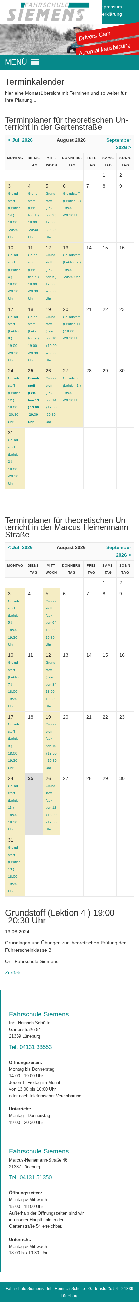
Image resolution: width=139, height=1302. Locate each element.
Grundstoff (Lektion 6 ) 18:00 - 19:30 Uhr (51, 623)
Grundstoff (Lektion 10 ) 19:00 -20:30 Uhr (51, 338)
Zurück (12, 972)
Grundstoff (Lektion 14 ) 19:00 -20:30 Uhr (51, 400)
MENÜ (16, 62)
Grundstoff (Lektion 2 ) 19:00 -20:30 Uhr (51, 215)
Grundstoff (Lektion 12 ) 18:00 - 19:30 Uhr (51, 807)
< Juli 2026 (20, 140)
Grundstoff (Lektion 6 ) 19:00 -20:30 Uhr (51, 276)
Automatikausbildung (104, 49)
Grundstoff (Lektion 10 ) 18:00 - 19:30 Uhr (51, 746)
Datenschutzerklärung (98, 14)
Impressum (110, 6)
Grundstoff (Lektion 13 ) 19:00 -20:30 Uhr (33, 400)
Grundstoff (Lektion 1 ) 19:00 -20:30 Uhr (33, 215)
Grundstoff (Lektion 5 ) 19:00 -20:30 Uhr (33, 276)
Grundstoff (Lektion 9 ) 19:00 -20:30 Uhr (33, 338)
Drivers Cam (94, 36)
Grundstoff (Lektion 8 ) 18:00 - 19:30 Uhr (51, 684)
